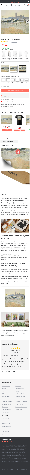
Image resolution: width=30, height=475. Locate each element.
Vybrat (6, 129)
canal (19, 375)
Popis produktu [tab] (5, 138)
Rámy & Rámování (19, 388)
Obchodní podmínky (6, 399)
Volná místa (18, 386)
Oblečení (26, 58)
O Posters (4, 393)
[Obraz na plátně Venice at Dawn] (6, 120)
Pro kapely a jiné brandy (21, 401)
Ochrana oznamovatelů (7, 434)
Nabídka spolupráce (20, 393)
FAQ (3, 391)
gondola (13, 375)
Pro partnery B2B (19, 404)
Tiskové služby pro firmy (21, 406)
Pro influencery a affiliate (21, 399)
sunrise (24, 375)
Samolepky (18, 391)
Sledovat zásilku (6, 386)
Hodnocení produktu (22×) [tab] (7, 141)
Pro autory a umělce (20, 396)
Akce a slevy (5, 406)
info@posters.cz (6, 423)
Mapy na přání (18, 409)
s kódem (10, 46)
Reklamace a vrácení (7, 401)
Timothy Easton (4, 375)
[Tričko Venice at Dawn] (19, 120)
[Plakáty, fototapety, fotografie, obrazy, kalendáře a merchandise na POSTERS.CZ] (15, 5)
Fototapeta (15, 58)
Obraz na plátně (9, 59)
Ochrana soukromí (6, 404)
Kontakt (4, 388)
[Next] (27, 21)
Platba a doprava (6, 396)
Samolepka (20, 58)
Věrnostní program (6, 409)
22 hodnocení (14, 41)
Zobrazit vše (15, 352)
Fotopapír (4, 58)
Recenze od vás (6, 412)
